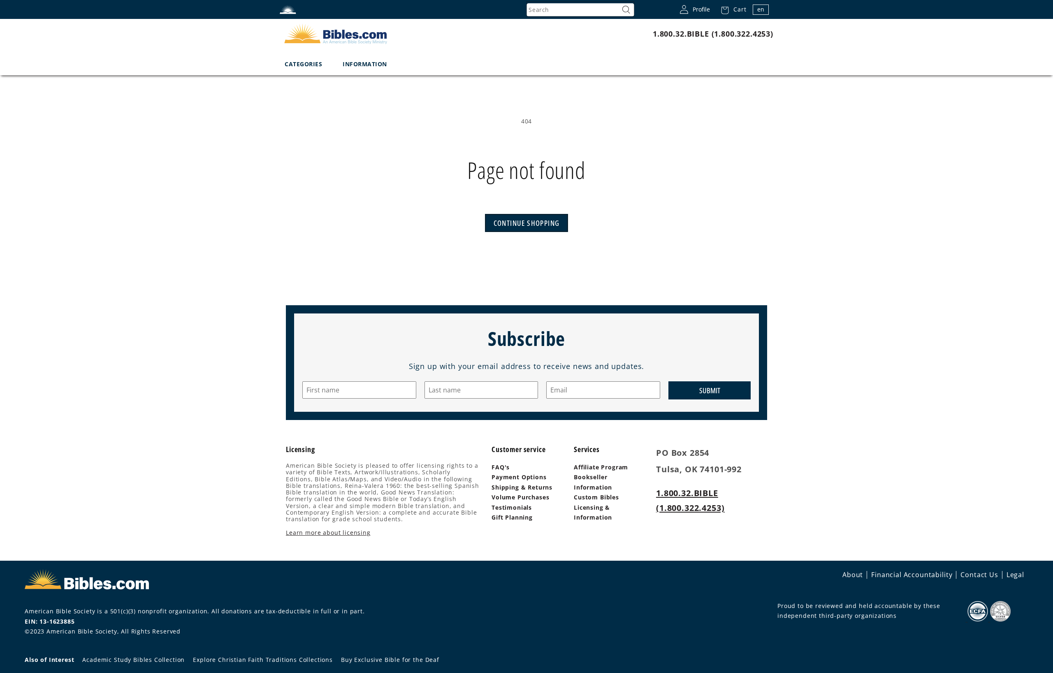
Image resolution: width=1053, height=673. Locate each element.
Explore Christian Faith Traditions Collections (263, 660)
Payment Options (519, 477)
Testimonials (512, 507)
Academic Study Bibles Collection (133, 660)
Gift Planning (512, 517)
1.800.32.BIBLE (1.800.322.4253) (713, 34)
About (852, 574)
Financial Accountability (911, 574)
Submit (709, 390)
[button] (731, 9)
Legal (1015, 574)
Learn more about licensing (328, 532)
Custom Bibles (596, 497)
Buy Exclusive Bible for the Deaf (390, 660)
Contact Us (979, 574)
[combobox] (580, 9)
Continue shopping (527, 223)
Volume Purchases (520, 497)
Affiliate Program (601, 467)
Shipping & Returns (522, 487)
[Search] (626, 9)
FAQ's (501, 467)
